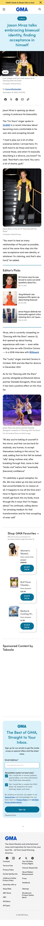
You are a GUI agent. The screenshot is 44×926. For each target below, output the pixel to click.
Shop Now (27, 568)
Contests (6, 861)
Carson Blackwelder (13, 89)
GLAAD (6, 125)
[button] (4, 9)
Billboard (34, 352)
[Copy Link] (28, 99)
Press (24, 878)
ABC (4, 897)
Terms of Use (10, 797)
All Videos (6, 901)
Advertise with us (9, 884)
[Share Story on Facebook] (6, 99)
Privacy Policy (22, 799)
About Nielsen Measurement (27, 873)
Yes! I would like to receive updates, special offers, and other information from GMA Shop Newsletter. (23, 777)
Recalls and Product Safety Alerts (28, 895)
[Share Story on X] (11, 99)
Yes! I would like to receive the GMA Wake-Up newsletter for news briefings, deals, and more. (23, 786)
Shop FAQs (7, 888)
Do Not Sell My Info (10, 874)
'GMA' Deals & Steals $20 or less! (20, 2)
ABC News (7, 893)
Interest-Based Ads (30, 867)
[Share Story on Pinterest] (17, 99)
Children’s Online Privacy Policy (9, 879)
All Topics (6, 905)
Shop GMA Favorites (22, 533)
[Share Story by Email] (22, 99)
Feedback (26, 882)
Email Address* (11, 759)
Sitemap (25, 888)
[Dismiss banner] (40, 2)
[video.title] (22, 63)
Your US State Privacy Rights (27, 862)
